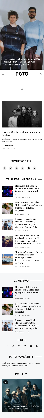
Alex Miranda (9, 146)
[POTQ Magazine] (22, 74)
